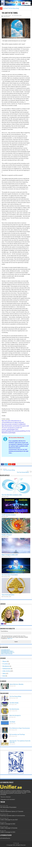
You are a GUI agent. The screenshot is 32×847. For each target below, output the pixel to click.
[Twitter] (15, 843)
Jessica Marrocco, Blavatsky (16, 684)
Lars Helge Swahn (7, 15)
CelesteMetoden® (5, 649)
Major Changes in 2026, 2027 (10, 554)
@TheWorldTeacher (6, 835)
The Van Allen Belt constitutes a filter (12, 495)
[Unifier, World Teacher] (16, 3)
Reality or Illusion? (7, 534)
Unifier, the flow (6, 16)
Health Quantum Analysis (9, 514)
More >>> (10, 638)
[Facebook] (13, 843)
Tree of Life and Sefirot (8, 594)
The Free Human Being (9, 469)
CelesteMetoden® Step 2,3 (7, 652)
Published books (6, 668)
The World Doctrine (14, 709)
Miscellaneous (5, 666)
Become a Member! (6, 797)
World (3, 675)
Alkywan (4, 661)
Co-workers (5, 663)
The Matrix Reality (13, 702)
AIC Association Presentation (10, 574)
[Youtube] (18, 843)
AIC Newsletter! (11, 799)
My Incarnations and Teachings (17, 734)
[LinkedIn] (16, 843)
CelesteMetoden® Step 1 (7, 651)
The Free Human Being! (23, 472)
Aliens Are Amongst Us (15, 715)
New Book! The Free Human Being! (11, 8)
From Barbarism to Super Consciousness (19, 728)
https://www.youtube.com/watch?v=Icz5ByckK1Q (13, 424)
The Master (12, 721)
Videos (4, 673)
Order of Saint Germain (6, 653)
